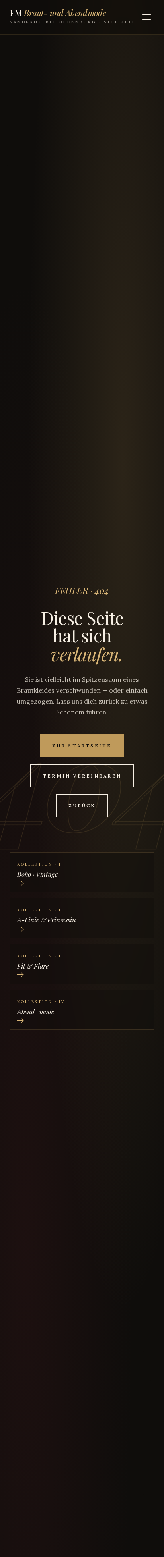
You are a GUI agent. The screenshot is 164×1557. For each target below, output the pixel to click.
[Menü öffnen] (146, 17)
